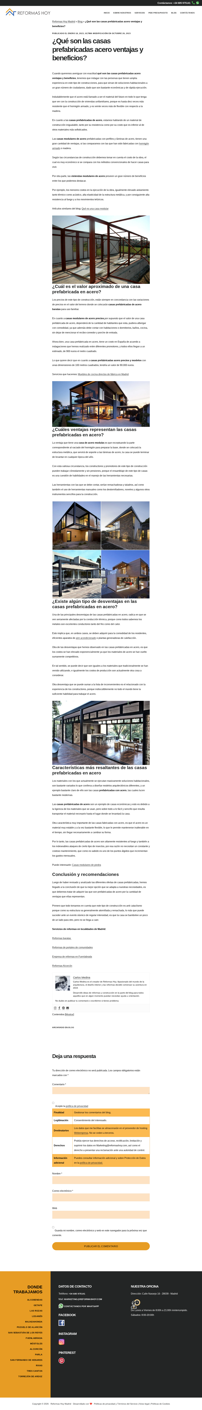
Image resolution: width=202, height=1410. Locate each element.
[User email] (67, 1008)
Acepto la (71, 1106)
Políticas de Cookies (160, 1404)
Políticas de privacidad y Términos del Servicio (116, 1404)
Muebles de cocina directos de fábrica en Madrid (103, 374)
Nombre (57, 1173)
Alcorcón (36, 1349)
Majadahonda (33, 1322)
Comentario (59, 1084)
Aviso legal (144, 1404)
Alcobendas (34, 1300)
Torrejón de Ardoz (30, 1376)
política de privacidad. (91, 1163)
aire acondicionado (86, 638)
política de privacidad (77, 1106)
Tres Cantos (34, 1371)
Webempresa (81, 1133)
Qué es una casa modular (95, 208)
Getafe (38, 1305)
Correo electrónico (62, 1191)
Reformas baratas (61, 938)
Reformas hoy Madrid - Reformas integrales (28, 12)
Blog (80, 21)
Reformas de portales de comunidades (72, 947)
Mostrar (69, 1014)
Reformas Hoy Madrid (63, 21)
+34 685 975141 (77, 1294)
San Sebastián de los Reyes (25, 1332)
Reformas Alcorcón (62, 966)
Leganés (37, 1316)
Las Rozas (36, 1311)
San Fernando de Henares (26, 1360)
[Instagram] (55, 1008)
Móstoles (36, 1343)
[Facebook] (59, 1008)
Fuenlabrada (34, 1338)
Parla (38, 1354)
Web (54, 1208)
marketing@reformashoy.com (83, 1299)
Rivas (39, 1365)
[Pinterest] (63, 1008)
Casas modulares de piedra (86, 865)
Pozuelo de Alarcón (29, 1327)
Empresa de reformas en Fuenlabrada (72, 956)
